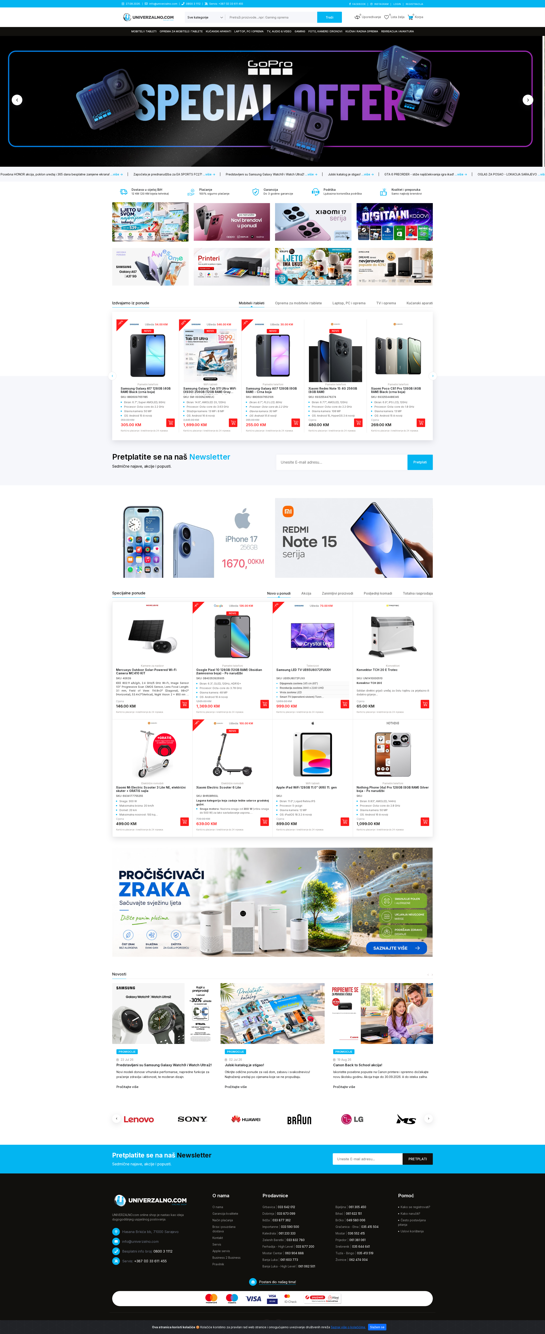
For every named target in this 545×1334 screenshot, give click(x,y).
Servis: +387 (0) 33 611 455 (226, 3)
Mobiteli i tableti (143, 31)
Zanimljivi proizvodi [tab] (337, 593)
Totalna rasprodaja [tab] (418, 593)
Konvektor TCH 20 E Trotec (377, 670)
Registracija (414, 4)
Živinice (341, 1259)
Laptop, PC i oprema (249, 31)
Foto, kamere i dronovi (325, 31)
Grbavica (268, 1207)
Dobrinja (268, 1213)
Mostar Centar (272, 1253)
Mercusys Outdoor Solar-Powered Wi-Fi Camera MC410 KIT (146, 671)
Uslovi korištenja (412, 1231)
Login (397, 4)
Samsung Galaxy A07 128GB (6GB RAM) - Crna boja (208, 390)
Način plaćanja (222, 1220)
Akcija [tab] (306, 593)
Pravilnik (218, 1264)
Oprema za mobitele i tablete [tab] (298, 303)
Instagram (381, 4)
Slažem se (377, 1327)
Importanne (270, 1227)
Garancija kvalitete (225, 1213)
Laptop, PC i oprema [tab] (349, 303)
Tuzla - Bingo (345, 1253)
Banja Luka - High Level (278, 1266)
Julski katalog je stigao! (136, 1065)
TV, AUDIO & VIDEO (279, 31)
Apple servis (221, 1251)
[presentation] (17, 100)
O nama (217, 1207)
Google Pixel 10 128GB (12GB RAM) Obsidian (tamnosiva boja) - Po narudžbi (229, 671)
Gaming (300, 31)
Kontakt (217, 1238)
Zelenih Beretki (273, 1240)
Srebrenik (342, 1246)
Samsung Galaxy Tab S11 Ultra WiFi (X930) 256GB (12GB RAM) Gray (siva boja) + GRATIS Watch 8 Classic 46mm (147, 394)
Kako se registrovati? (415, 1207)
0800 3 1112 (193, 3)
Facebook (359, 4)
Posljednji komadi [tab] (378, 593)
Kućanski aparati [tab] (420, 303)
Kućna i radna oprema (362, 31)
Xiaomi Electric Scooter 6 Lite (218, 787)
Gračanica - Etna (347, 1227)
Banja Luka (270, 1259)
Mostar (340, 1233)
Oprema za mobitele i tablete (181, 31)
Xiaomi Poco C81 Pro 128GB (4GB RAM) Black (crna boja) (333, 390)
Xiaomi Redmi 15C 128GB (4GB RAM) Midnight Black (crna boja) (398, 390)
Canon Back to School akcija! (249, 1065)
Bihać (339, 1213)
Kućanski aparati (218, 31)
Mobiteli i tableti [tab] (251, 303)
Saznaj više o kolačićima (348, 1327)
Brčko (340, 1220)
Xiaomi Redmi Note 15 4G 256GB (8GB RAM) (270, 390)
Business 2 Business (226, 1257)
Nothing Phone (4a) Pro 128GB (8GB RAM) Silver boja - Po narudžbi (393, 789)
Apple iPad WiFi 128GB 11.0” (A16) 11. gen (306, 787)
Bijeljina (341, 1207)
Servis (216, 1244)
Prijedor (341, 1240)
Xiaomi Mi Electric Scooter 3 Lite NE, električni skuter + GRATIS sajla (151, 789)
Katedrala (269, 1233)
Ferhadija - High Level (277, 1246)
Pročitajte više (127, 1087)
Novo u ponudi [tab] (279, 593)
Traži (329, 17)
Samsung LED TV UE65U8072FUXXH (303, 670)
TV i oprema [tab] (386, 303)
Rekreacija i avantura (397, 31)
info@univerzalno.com (163, 3)
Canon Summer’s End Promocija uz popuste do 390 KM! (379, 1065)
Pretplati (418, 1159)
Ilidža (266, 1220)
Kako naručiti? (410, 1213)
